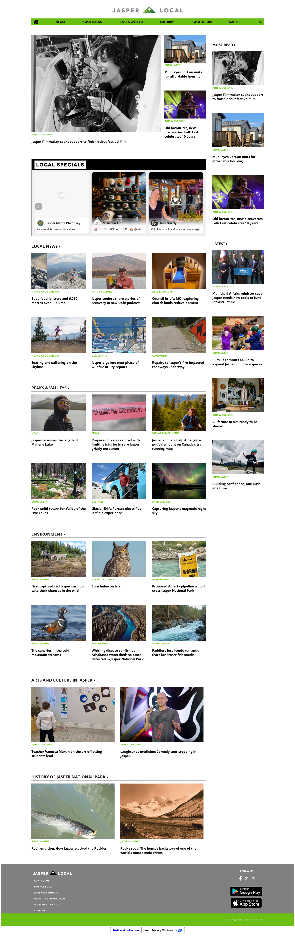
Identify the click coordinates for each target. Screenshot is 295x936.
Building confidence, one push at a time (236, 485)
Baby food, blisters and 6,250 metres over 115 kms (54, 300)
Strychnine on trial (107, 586)
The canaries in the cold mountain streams (50, 652)
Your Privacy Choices (158, 930)
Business (97, 501)
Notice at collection (126, 930)
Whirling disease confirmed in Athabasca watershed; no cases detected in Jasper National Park (118, 654)
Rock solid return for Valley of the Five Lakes (58, 510)
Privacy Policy (44, 886)
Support (235, 22)
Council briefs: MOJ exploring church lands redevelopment (175, 300)
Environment (161, 501)
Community (172, 65)
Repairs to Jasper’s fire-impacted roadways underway (178, 364)
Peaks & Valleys (130, 22)
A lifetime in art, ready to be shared (235, 423)
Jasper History (202, 22)
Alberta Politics (103, 579)
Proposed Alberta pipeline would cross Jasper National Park (178, 588)
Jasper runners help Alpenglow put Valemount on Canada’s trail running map (177, 444)
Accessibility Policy (47, 904)
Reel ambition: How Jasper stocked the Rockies (69, 848)
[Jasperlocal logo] (52, 873)
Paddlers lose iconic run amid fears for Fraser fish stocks (175, 652)
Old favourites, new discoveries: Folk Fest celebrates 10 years (181, 132)
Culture (166, 22)
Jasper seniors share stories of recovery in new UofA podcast (116, 300)
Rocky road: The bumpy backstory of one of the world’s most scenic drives (158, 850)
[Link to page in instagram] (252, 878)
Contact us (41, 880)
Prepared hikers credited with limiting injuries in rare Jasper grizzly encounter (116, 444)
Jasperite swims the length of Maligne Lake (54, 442)
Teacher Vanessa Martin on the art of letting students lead (66, 753)
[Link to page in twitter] (246, 878)
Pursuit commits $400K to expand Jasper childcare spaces (237, 361)
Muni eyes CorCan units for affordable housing (183, 74)
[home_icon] (35, 22)
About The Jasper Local (49, 898)
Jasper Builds (92, 22)
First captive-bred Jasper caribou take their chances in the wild (57, 588)
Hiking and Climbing (45, 291)
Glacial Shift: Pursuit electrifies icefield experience (116, 510)
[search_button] (260, 22)
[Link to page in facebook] (240, 878)
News (60, 22)
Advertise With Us (46, 892)
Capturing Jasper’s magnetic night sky (179, 510)
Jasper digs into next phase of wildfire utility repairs (115, 364)
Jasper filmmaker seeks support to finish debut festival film (79, 141)
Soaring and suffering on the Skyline (54, 364)
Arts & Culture (42, 134)
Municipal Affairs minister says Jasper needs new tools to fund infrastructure (237, 297)
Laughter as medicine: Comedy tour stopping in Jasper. (158, 753)
